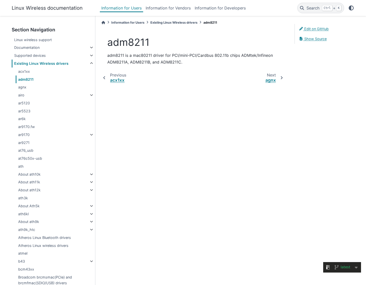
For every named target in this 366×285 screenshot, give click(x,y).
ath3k (23, 198)
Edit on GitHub (316, 29)
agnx (22, 87)
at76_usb (25, 150)
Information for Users (121, 7)
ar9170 (24, 135)
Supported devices (30, 55)
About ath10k (29, 174)
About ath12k (29, 190)
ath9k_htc (26, 229)
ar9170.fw (26, 127)
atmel (22, 253)
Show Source (315, 39)
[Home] (103, 22)
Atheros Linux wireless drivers (43, 245)
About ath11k (29, 182)
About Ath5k (29, 206)
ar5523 (24, 111)
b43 (21, 261)
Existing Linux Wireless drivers (41, 63)
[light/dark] (351, 8)
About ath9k (28, 221)
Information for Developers (220, 7)
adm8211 (26, 79)
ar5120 (24, 103)
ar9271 (24, 143)
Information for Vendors (168, 7)
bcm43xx (26, 269)
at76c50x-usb (30, 158)
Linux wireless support (33, 40)
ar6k (22, 119)
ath (21, 166)
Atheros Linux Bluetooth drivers (44, 237)
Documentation (27, 47)
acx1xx (24, 71)
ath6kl (23, 214)
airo (21, 95)
